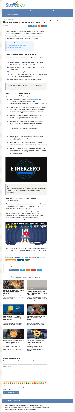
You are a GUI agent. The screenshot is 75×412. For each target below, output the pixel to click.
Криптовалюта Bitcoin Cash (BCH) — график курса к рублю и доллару (37, 293)
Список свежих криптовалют (14, 47)
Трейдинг (48, 11)
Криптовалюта (17, 11)
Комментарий (7, 366)
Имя (4, 361)
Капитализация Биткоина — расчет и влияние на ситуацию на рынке (36, 342)
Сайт (34, 361)
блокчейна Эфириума (32, 99)
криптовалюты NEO (15, 119)
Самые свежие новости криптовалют (16, 45)
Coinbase (16, 72)
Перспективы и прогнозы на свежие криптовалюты (19, 49)
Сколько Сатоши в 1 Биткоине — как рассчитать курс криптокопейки (13, 342)
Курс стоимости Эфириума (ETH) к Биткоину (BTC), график (36, 317)
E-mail (20, 361)
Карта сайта (17, 400)
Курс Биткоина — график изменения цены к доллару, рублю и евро (12, 317)
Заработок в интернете (12, 14)
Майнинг (8, 11)
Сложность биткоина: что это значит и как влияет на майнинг (13, 291)
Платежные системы (58, 11)
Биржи (25, 11)
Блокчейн (40, 11)
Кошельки (32, 11)
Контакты (8, 400)
